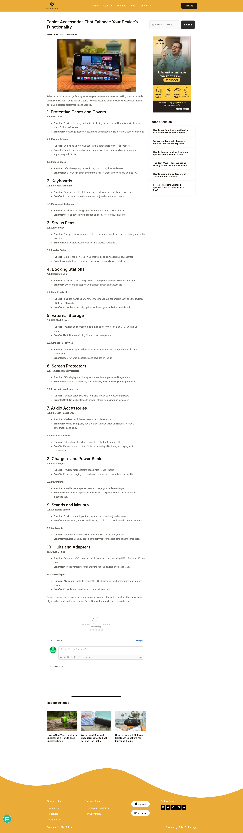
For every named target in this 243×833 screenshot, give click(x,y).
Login (140, 641)
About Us (107, 5)
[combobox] (164, 25)
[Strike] (71, 657)
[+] (96, 657)
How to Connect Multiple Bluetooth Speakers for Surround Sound (129, 738)
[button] (189, 6)
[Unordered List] (78, 657)
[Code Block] (86, 657)
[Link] (89, 657)
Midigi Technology (186, 827)
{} (93, 657)
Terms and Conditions (98, 808)
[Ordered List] (75, 657)
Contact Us (145, 5)
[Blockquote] (82, 657)
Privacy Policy (94, 813)
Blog (132, 5)
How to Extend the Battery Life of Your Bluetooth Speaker (169, 175)
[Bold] (61, 657)
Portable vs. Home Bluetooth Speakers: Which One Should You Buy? (169, 187)
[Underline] (68, 657)
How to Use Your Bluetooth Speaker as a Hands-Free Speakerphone (62, 738)
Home (95, 5)
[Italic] (64, 657)
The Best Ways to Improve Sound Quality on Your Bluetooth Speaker (170, 164)
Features (121, 5)
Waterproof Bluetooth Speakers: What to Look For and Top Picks (94, 738)
